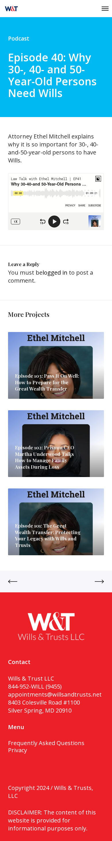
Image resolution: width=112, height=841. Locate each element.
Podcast (18, 38)
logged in (55, 272)
